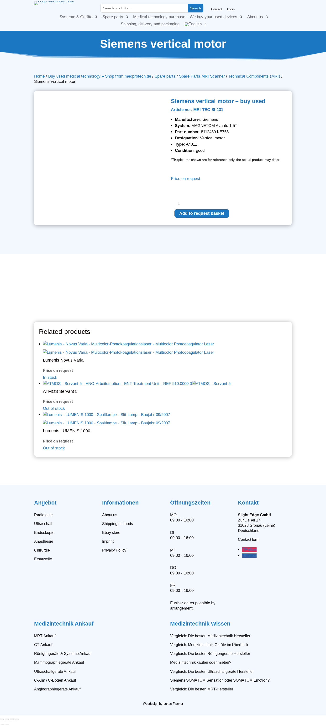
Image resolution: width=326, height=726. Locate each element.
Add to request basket (201, 213)
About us (255, 17)
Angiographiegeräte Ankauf (57, 689)
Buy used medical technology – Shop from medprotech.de (99, 76)
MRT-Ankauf (44, 636)
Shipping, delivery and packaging (150, 24)
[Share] (12, 719)
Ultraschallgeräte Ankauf (55, 671)
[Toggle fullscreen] (7, 719)
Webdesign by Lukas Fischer (163, 703)
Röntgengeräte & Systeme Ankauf (62, 654)
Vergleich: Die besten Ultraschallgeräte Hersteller (212, 671)
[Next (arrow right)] (7, 724)
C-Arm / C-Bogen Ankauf (55, 680)
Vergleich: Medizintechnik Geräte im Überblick (209, 645)
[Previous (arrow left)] (2, 724)
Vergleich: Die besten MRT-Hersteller (201, 689)
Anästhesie (43, 541)
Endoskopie (44, 533)
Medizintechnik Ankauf (64, 624)
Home (39, 76)
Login (231, 9)
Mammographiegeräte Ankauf (59, 662)
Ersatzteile (43, 559)
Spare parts (112, 17)
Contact (216, 9)
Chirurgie (42, 550)
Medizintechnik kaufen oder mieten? (200, 662)
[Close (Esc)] (17, 719)
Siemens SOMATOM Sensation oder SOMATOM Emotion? (220, 680)
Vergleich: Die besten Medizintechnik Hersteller (210, 636)
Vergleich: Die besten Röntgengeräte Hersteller (210, 654)
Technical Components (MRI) (254, 76)
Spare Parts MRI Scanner (202, 76)
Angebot (45, 503)
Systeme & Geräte (75, 17)
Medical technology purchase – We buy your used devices (185, 17)
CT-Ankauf (43, 645)
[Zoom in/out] (2, 719)
